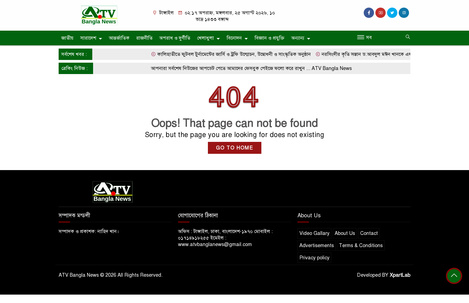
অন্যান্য (297, 38)
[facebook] (369, 13)
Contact (369, 233)
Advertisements (316, 245)
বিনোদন (234, 38)
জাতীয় (67, 38)
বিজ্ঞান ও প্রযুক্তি (269, 38)
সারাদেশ (88, 38)
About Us (345, 233)
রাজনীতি (144, 38)
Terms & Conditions (361, 245)
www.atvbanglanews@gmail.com (215, 244)
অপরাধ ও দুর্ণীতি (174, 38)
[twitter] (392, 13)
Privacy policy (314, 258)
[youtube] (380, 13)
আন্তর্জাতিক (119, 38)
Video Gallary (314, 233)
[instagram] (404, 13)
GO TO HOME (234, 148)
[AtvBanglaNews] (100, 15)
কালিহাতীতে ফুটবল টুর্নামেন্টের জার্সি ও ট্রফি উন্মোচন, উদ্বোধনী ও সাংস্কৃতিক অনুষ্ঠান (228, 54)
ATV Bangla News (327, 68)
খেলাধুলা (205, 38)
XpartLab (400, 275)
